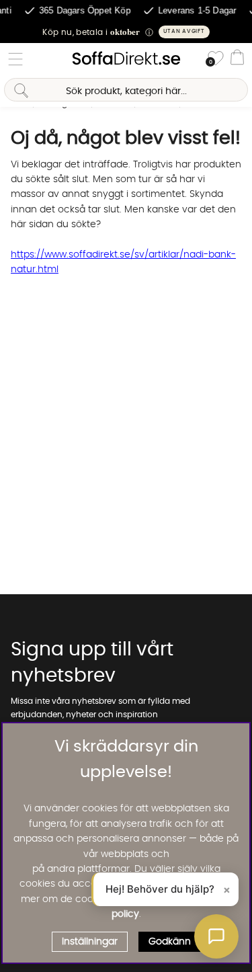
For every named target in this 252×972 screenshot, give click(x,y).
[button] (126, 32)
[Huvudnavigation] (15, 59)
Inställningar (90, 941)
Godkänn (170, 941)
